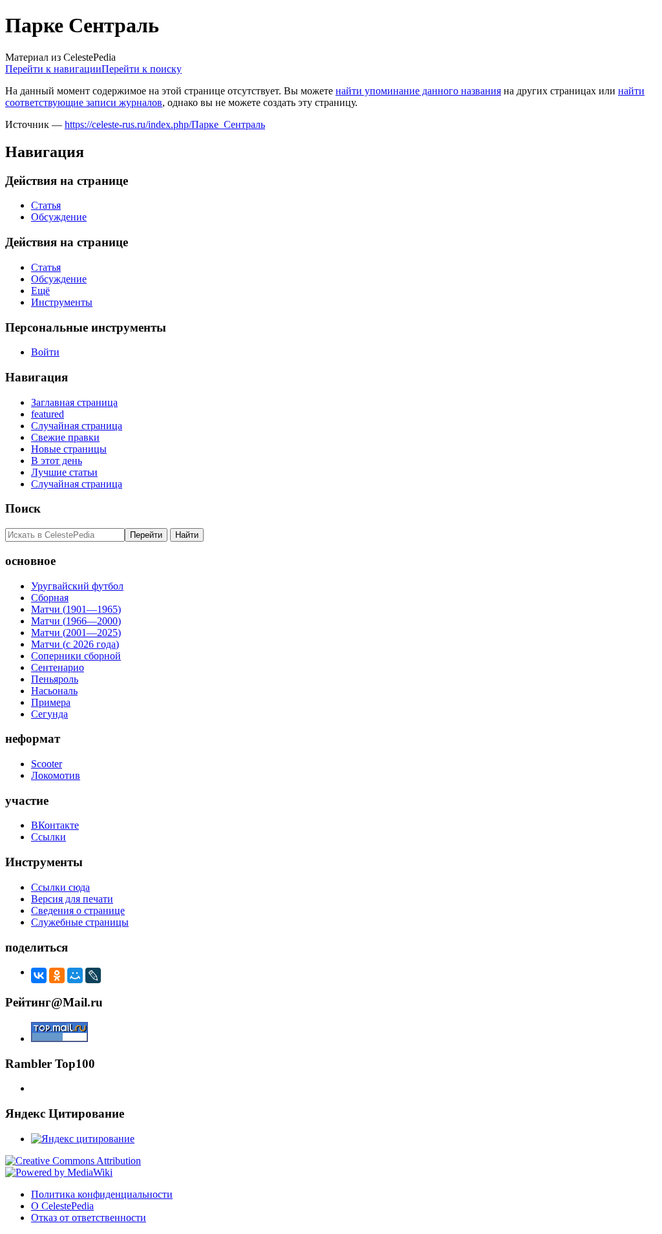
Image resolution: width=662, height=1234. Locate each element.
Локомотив (55, 775)
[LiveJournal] (93, 975)
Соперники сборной (76, 655)
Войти (45, 351)
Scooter (46, 763)
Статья (46, 205)
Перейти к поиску (141, 68)
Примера (50, 702)
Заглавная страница (74, 402)
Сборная (50, 597)
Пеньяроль (54, 679)
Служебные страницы (80, 922)
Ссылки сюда (60, 887)
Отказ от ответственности (88, 1217)
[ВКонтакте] (39, 975)
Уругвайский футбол (77, 585)
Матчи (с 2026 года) (75, 644)
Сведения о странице (78, 910)
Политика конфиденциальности (102, 1194)
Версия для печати (72, 898)
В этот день (56, 460)
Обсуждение (59, 216)
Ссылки (48, 836)
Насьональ (54, 690)
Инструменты (61, 302)
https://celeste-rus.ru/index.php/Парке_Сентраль (165, 124)
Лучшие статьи (64, 472)
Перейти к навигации (53, 68)
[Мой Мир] (75, 975)
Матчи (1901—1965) (76, 609)
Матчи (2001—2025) (76, 632)
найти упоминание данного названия (418, 90)
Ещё (40, 290)
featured (47, 414)
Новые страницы (69, 448)
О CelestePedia (62, 1205)
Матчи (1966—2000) (76, 620)
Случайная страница (76, 425)
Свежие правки (65, 437)
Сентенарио (57, 667)
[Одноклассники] (57, 975)
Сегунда (49, 713)
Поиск (23, 508)
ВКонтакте (55, 825)
